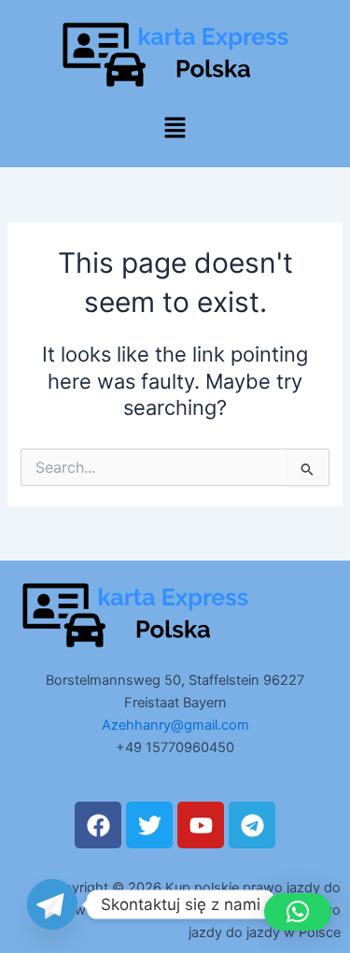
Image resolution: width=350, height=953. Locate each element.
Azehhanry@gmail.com (175, 725)
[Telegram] (52, 904)
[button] (174, 128)
